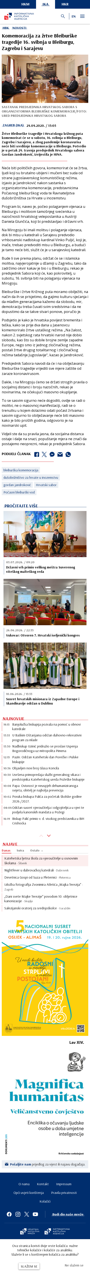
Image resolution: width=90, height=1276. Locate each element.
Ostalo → (36, 850)
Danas (6, 850)
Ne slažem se (74, 1265)
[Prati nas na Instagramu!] (18, 1214)
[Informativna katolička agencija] (57, 1231)
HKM (25, 4)
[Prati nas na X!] (26, 1214)
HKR (65, 4)
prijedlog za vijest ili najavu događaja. (47, 1164)
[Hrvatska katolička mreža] (29, 1231)
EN (74, 16)
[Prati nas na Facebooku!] (9, 1214)
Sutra (20, 850)
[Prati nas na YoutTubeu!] (35, 1214)
